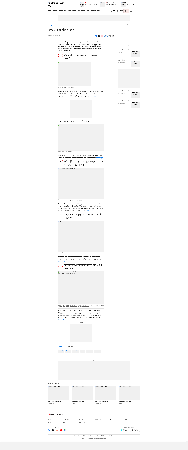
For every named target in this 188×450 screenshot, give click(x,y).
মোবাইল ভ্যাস (82, 422)
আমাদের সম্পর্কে (76, 436)
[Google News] (64, 430)
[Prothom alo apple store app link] (135, 430)
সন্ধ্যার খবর (97, 351)
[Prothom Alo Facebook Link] (50, 430)
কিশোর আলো (66, 419)
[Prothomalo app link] (124, 430)
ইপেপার (49, 422)
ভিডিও (98, 11)
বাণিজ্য (69, 11)
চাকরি (88, 11)
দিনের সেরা (89, 351)
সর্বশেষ (49, 11)
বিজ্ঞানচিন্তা (81, 419)
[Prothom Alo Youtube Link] (61, 430)
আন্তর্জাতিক (75, 351)
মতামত (74, 11)
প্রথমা (64, 422)
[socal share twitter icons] (99, 36)
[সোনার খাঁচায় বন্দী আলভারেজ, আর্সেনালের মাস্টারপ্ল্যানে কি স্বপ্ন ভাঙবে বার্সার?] (123, 4)
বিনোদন (83, 11)
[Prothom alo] (58, 4)
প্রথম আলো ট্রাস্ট (97, 419)
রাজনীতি (61, 11)
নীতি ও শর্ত (96, 436)
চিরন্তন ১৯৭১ (127, 419)
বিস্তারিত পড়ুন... (93, 96)
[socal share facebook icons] (96, 36)
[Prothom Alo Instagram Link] (58, 430)
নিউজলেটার (110, 436)
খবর (83, 351)
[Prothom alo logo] (55, 414)
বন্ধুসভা (110, 419)
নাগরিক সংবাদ (51, 419)
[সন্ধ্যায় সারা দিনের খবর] (135, 54)
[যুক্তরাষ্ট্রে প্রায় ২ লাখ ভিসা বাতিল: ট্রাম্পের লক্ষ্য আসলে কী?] (82, 4)
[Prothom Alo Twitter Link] (54, 430)
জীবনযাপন (93, 11)
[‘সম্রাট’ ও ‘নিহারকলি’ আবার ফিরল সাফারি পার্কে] (102, 4)
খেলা (78, 11)
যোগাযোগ (103, 436)
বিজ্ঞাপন (84, 436)
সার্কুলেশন (90, 436)
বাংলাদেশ (55, 11)
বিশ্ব (65, 11)
